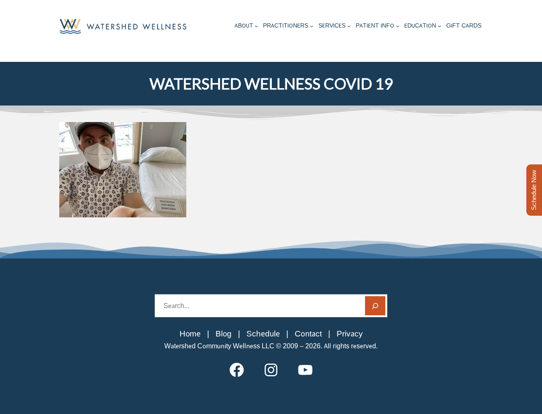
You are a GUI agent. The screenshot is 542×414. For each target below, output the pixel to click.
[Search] (375, 305)
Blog (224, 333)
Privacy (350, 333)
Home (190, 333)
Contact (308, 333)
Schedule (263, 333)
